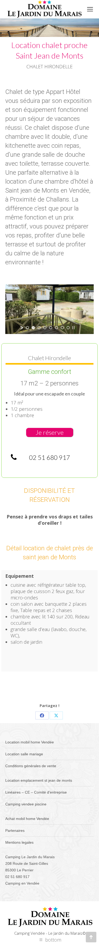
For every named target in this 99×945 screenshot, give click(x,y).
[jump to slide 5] (50, 327)
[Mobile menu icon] (90, 9)
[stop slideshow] (73, 327)
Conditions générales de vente (30, 766)
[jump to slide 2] (33, 327)
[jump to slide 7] (62, 327)
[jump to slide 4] (44, 327)
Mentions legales (19, 842)
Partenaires (15, 830)
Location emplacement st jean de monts (38, 780)
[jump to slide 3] (39, 327)
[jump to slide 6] (56, 327)
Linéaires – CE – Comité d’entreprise (36, 792)
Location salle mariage (24, 754)
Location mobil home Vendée (29, 742)
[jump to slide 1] (27, 327)
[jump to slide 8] (68, 327)
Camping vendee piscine (25, 804)
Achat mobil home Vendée (27, 819)
